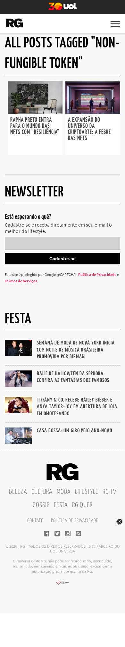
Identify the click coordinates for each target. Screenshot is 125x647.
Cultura (42, 492)
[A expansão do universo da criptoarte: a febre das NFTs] (92, 112)
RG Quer (82, 505)
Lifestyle (86, 492)
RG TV (109, 492)
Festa (61, 505)
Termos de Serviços (21, 280)
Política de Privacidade (97, 274)
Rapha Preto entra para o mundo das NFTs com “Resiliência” (35, 126)
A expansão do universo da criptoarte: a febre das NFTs (89, 129)
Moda (64, 492)
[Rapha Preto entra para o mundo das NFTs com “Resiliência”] (35, 112)
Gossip (41, 505)
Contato (35, 520)
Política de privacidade (74, 520)
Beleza (18, 492)
